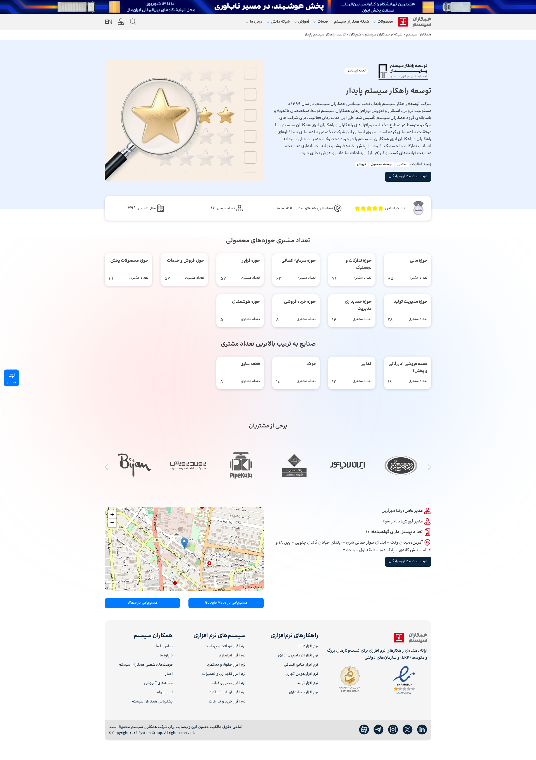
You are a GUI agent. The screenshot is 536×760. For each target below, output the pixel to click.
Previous (429, 466)
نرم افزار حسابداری (303, 692)
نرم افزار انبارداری (232, 655)
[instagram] (393, 730)
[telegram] (378, 730)
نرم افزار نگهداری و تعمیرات (223, 674)
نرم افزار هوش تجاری (301, 674)
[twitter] (407, 730)
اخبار (169, 674)
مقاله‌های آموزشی (158, 683)
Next (106, 466)
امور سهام (165, 692)
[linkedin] (422, 730)
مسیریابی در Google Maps (226, 603)
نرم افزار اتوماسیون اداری (298, 655)
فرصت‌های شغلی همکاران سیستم (146, 665)
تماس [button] (11, 382)
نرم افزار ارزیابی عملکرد (227, 692)
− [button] (112, 522)
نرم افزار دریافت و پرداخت (225, 646)
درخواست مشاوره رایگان (408, 176)
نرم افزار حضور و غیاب (228, 683)
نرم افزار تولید (307, 683)
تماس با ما (164, 646)
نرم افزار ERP (308, 646)
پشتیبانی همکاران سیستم (152, 701)
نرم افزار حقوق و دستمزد (226, 665)
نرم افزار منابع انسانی (301, 665)
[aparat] (364, 730)
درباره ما (166, 655)
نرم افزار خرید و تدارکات (227, 701)
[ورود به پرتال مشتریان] (121, 22)
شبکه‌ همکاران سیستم (351, 22)
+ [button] (112, 514)
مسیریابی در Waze (142, 603)
